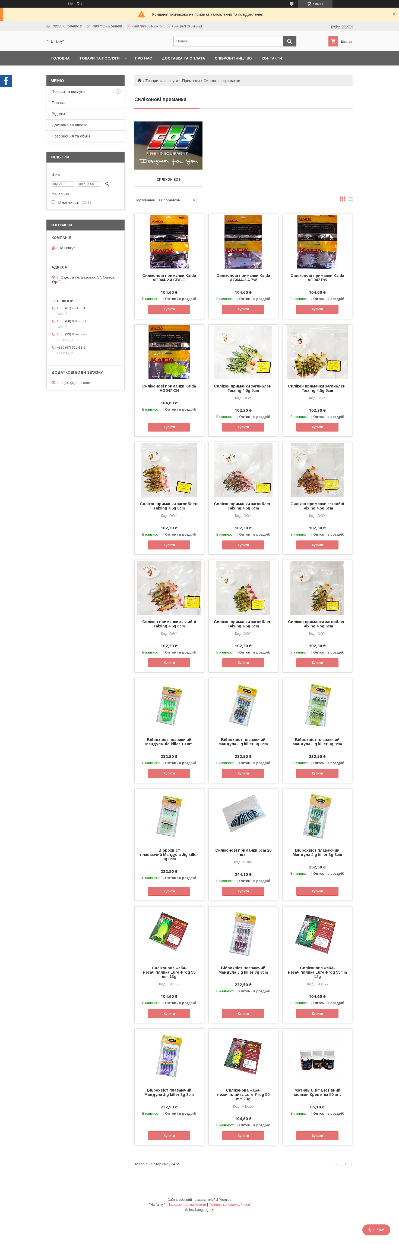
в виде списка (350, 200)
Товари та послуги (99, 58)
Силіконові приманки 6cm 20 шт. (243, 852)
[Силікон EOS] (168, 145)
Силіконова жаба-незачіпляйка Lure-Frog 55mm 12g (317, 972)
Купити (169, 309)
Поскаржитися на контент (186, 1205)
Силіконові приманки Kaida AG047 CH (169, 388)
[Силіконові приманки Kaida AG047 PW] (317, 241)
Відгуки (58, 114)
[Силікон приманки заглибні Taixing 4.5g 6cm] (317, 469)
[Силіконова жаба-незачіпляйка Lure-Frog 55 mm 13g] (169, 934)
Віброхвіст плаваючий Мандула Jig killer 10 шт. (169, 741)
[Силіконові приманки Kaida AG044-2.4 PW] (243, 241)
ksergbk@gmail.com (73, 382)
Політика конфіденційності (229, 1205)
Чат (380, 1230)
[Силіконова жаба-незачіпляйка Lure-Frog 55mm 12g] (317, 934)
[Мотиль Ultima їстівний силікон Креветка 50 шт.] (317, 1056)
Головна (60, 58)
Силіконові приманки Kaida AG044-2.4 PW (243, 277)
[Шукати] (289, 41)
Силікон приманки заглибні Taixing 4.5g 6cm (317, 506)
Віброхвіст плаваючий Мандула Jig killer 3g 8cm (243, 741)
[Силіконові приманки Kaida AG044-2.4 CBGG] (169, 241)
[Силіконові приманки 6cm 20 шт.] (243, 816)
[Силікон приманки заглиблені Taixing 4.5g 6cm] (243, 352)
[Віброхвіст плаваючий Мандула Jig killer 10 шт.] (169, 705)
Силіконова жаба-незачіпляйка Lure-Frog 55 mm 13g (169, 972)
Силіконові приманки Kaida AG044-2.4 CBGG (169, 277)
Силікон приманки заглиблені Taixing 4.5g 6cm (243, 388)
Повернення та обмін (71, 136)
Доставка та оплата (183, 58)
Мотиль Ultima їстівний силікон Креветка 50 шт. (317, 1092)
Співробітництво (233, 58)
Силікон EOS (168, 180)
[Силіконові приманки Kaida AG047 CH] (169, 352)
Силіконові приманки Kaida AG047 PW (317, 277)
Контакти (272, 58)
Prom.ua (225, 1200)
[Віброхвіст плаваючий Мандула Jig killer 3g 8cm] (243, 705)
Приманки (191, 81)
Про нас (143, 58)
